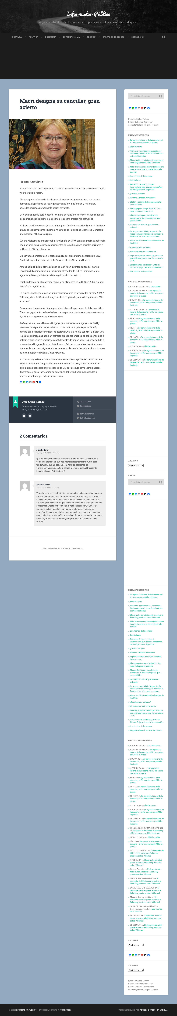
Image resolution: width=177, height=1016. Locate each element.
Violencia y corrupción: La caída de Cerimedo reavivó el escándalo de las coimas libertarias (146, 153)
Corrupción (137, 37)
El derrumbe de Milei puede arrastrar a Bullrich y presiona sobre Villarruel (146, 161)
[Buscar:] (146, 96)
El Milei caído (136, 147)
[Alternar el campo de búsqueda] (163, 37)
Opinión (91, 37)
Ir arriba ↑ (162, 1010)
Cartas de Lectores (113, 37)
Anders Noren (147, 1010)
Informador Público (88, 13)
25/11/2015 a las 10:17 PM (47, 453)
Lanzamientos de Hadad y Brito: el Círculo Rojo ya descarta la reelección (146, 266)
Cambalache (135, 180)
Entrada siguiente (87, 418)
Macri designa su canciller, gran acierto (60, 104)
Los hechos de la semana (141, 176)
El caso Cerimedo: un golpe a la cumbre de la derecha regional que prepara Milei (145, 218)
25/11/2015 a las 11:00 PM (47, 487)
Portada (17, 37)
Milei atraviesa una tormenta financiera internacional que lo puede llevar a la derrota (147, 169)
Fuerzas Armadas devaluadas (142, 198)
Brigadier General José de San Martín (146, 730)
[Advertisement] (88, 61)
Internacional (71, 37)
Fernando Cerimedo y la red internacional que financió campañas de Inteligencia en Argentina (146, 187)
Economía (50, 37)
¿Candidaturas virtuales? (140, 247)
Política (33, 37)
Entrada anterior (87, 414)
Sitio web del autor (30, 415)
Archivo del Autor (24, 415)
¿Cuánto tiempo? (137, 193)
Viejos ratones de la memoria (143, 251)
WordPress (66, 1010)
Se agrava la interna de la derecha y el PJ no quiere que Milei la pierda (146, 141)
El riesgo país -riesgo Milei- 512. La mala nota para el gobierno (145, 209)
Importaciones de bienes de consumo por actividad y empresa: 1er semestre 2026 (146, 258)
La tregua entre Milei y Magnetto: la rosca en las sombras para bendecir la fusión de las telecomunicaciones (146, 234)
